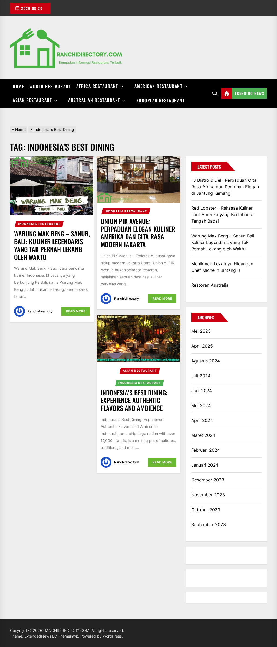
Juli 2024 (200, 375)
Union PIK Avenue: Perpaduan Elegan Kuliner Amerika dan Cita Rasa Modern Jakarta (138, 232)
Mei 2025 (201, 331)
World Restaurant (50, 86)
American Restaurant (158, 86)
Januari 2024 (204, 465)
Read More (75, 311)
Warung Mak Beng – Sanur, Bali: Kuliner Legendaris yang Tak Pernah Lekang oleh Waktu (52, 245)
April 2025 (202, 346)
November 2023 (208, 494)
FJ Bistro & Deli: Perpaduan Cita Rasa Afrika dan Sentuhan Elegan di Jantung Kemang (225, 186)
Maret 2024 (203, 435)
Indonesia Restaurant (39, 223)
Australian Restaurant (94, 100)
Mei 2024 (201, 405)
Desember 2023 (207, 480)
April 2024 (202, 420)
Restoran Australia (210, 285)
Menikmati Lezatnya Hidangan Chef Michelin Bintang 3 (222, 267)
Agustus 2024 (205, 361)
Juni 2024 (201, 390)
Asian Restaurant (32, 100)
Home (18, 86)
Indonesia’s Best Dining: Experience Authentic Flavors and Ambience (134, 400)
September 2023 (208, 524)
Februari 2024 (205, 450)
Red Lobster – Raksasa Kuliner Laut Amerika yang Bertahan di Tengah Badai (223, 214)
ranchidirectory (40, 311)
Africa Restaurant (97, 86)
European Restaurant (161, 100)
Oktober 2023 (205, 509)
